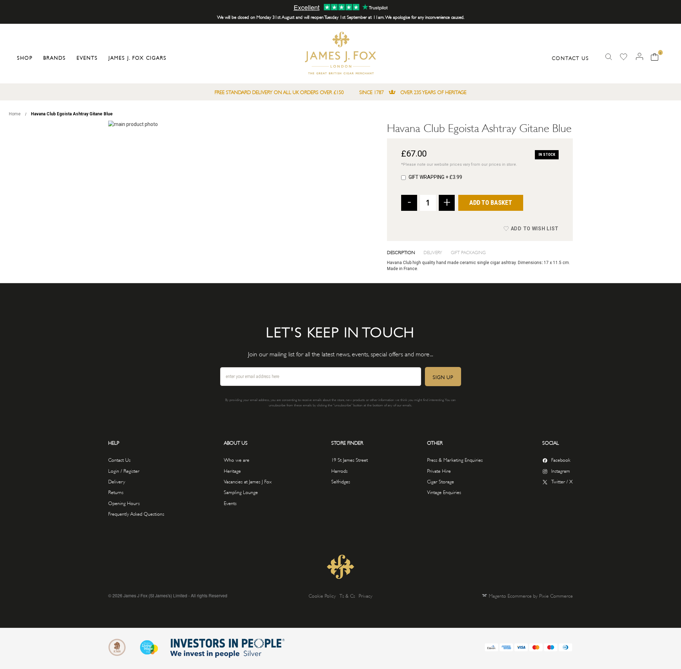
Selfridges (340, 481)
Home (15, 113)
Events (230, 502)
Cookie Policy (322, 595)
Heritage (232, 470)
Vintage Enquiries (444, 491)
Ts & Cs (347, 595)
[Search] (608, 57)
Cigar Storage (440, 481)
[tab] (405, 252)
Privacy (365, 595)
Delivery (432, 252)
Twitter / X (562, 481)
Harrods (339, 470)
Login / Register (123, 470)
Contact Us (570, 57)
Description (401, 252)
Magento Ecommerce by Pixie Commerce (531, 595)
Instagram (560, 470)
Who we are (236, 459)
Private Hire (439, 470)
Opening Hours (124, 502)
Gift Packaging (468, 252)
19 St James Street (349, 459)
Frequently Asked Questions (136, 513)
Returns (115, 491)
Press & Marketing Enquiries (455, 459)
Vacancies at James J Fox (248, 481)
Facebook (560, 459)
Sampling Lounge (241, 491)
